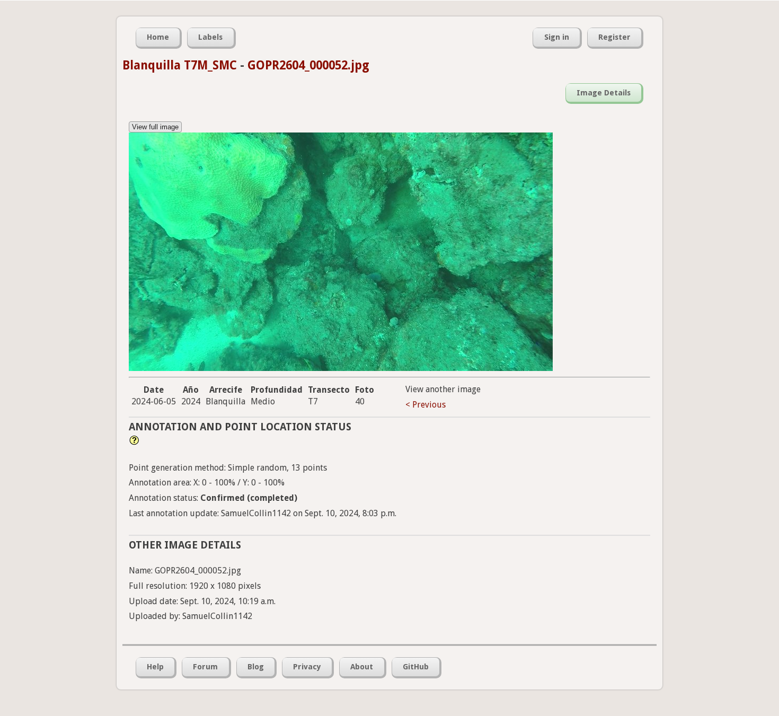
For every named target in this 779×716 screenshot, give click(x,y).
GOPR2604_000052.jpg (308, 65)
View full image (155, 127)
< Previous (425, 405)
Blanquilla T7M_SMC (179, 65)
